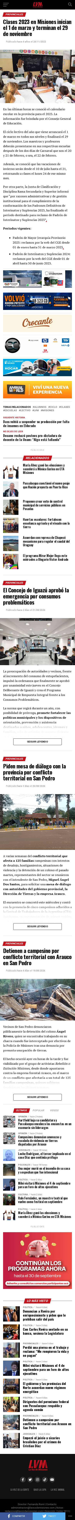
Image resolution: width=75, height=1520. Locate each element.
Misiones (48, 410)
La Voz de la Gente (19, 1489)
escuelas (11, 410)
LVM (36, 410)
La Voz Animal (58, 1489)
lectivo (25, 410)
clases (65, 407)
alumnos (40, 407)
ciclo (53, 407)
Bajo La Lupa (40, 1489)
